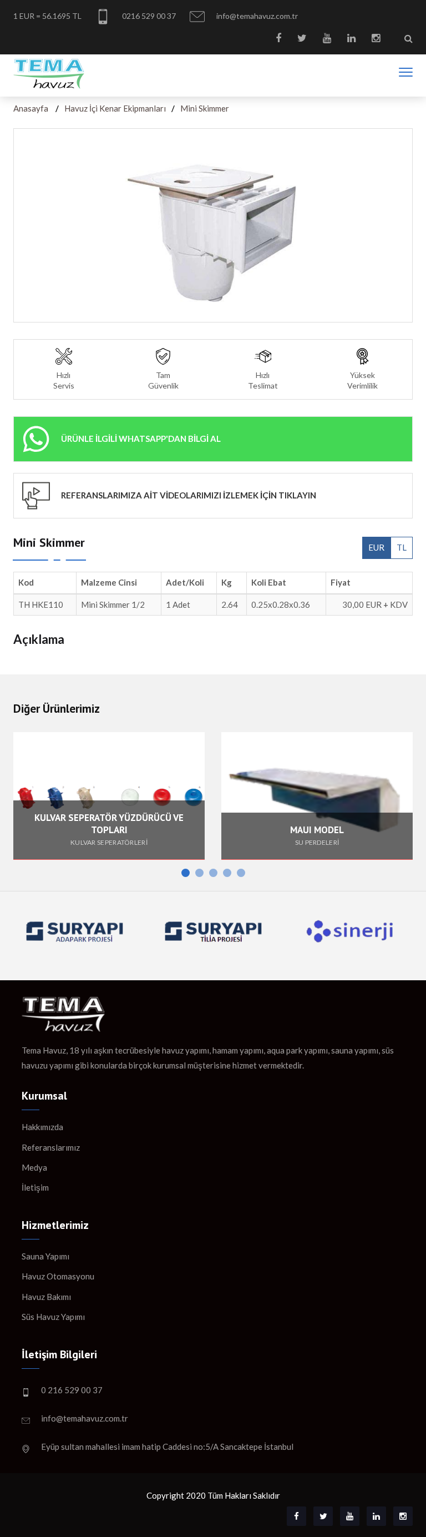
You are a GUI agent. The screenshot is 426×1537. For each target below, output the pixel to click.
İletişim (35, 1187)
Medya (34, 1167)
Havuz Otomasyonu (58, 1276)
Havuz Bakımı (46, 1297)
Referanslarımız (51, 1147)
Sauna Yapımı (45, 1256)
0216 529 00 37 (148, 16)
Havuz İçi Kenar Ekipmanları (115, 108)
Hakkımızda (42, 1127)
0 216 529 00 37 (72, 1390)
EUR (376, 547)
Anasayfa (30, 108)
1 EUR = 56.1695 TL (47, 16)
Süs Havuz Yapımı (53, 1317)
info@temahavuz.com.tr (256, 16)
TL (402, 547)
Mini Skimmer (204, 108)
